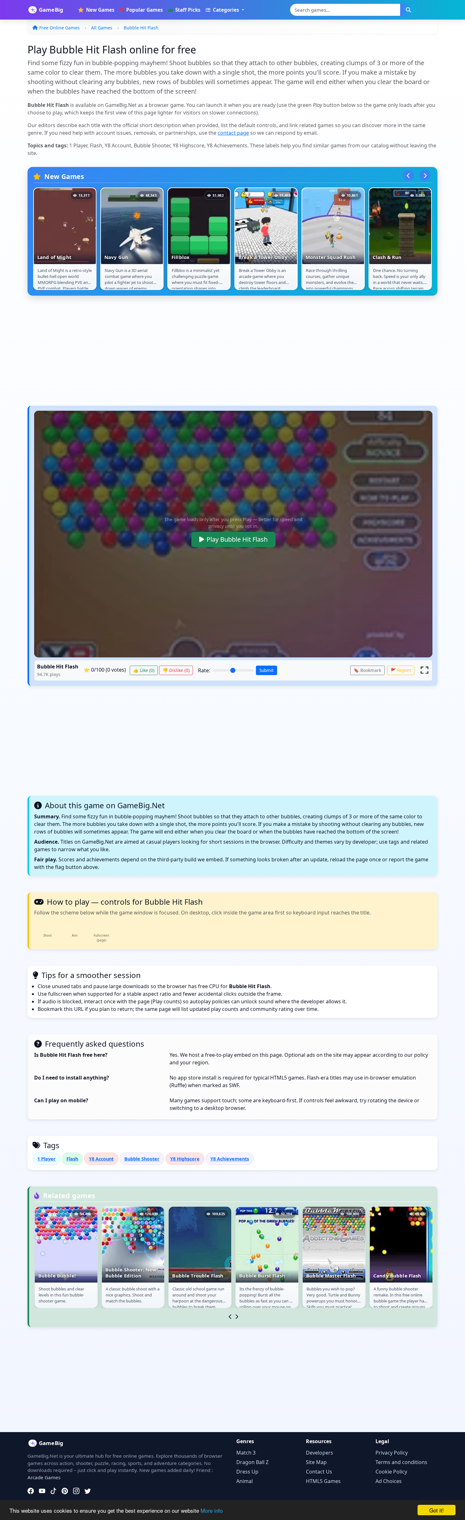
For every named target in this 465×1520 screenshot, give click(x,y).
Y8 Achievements (229, 1159)
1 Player (46, 1159)
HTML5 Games (323, 1481)
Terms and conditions (401, 1462)
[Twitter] (87, 1491)
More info (212, 1510)
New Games (100, 10)
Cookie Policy (391, 1471)
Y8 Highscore (185, 1159)
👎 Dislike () (176, 670)
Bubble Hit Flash (141, 28)
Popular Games (144, 10)
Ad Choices (388, 1481)
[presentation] (408, 175)
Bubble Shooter (141, 1159)
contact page (233, 132)
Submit (266, 670)
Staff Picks (187, 10)
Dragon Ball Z (252, 1462)
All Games (101, 28)
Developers (319, 1452)
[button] (424, 670)
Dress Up (247, 1471)
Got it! (436, 1510)
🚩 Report (401, 670)
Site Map (316, 1462)
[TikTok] (53, 1491)
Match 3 (246, 1452)
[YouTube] (42, 1491)
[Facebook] (31, 1491)
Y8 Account (101, 1159)
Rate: (204, 670)
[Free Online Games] (49, 9)
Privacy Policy (391, 1452)
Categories (226, 10)
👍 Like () (143, 670)
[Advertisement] (217, 354)
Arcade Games (44, 1477)
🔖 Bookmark (367, 670)
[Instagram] (76, 1491)
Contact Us (319, 1471)
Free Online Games (59, 28)
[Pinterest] (65, 1491)
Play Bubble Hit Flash (237, 539)
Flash (72, 1159)
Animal (244, 1481)
